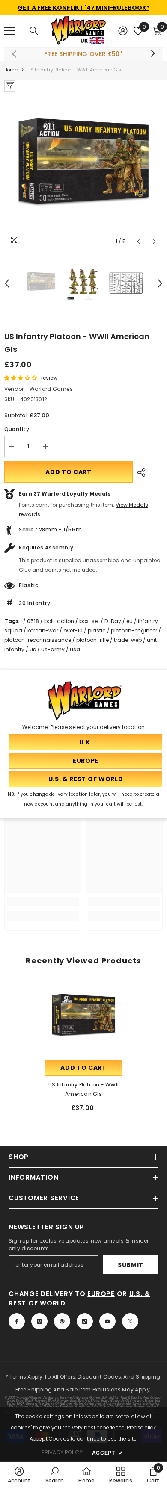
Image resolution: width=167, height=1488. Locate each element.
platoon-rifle (92, 640)
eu (129, 621)
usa (75, 649)
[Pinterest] (62, 1321)
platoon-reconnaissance (37, 640)
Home (11, 70)
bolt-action (59, 621)
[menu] (9, 31)
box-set (89, 621)
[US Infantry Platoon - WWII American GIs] (83, 1019)
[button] (138, 241)
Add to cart (68, 472)
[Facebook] (17, 1321)
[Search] (34, 31)
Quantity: (17, 429)
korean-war (42, 630)
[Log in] (122, 30)
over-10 (73, 630)
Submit (130, 1265)
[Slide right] (152, 54)
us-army (53, 649)
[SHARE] (139, 472)
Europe (101, 1293)
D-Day (112, 621)
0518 (33, 621)
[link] (43, 901)
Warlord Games (51, 389)
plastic (97, 630)
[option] (83, 171)
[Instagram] (39, 1321)
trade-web (128, 640)
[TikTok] (85, 1321)
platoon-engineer (134, 630)
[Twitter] (130, 1321)
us (33, 649)
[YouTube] (107, 1321)
